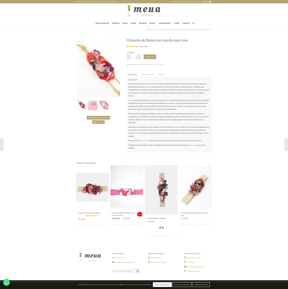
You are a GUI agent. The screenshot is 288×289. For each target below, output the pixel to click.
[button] (6, 282)
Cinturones (145, 64)
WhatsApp (194, 145)
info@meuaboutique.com (125, 262)
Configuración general (201, 284)
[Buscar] (192, 23)
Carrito (183, 1)
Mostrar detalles (100, 225)
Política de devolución (195, 267)
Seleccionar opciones (162, 236)
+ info (100, 1)
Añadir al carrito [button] (85, 225)
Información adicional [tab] (147, 74)
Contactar (191, 1)
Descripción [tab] (132, 74)
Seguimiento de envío (159, 262)
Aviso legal (191, 262)
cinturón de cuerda (158, 64)
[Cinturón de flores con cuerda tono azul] (1, 144)
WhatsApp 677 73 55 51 (110, 1)
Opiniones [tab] (162, 74)
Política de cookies (194, 258)
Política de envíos (193, 271)
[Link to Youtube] (210, 1)
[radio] (160, 227)
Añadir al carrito (149, 57)
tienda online (144, 140)
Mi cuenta (176, 1)
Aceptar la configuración (162, 284)
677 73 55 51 (119, 258)
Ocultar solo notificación (182, 284)
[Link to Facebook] (207, 1)
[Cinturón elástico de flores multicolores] (286, 144)
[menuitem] (176, 1)
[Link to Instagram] (203, 1)
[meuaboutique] (144, 11)
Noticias (198, 1)
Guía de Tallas (156, 258)
